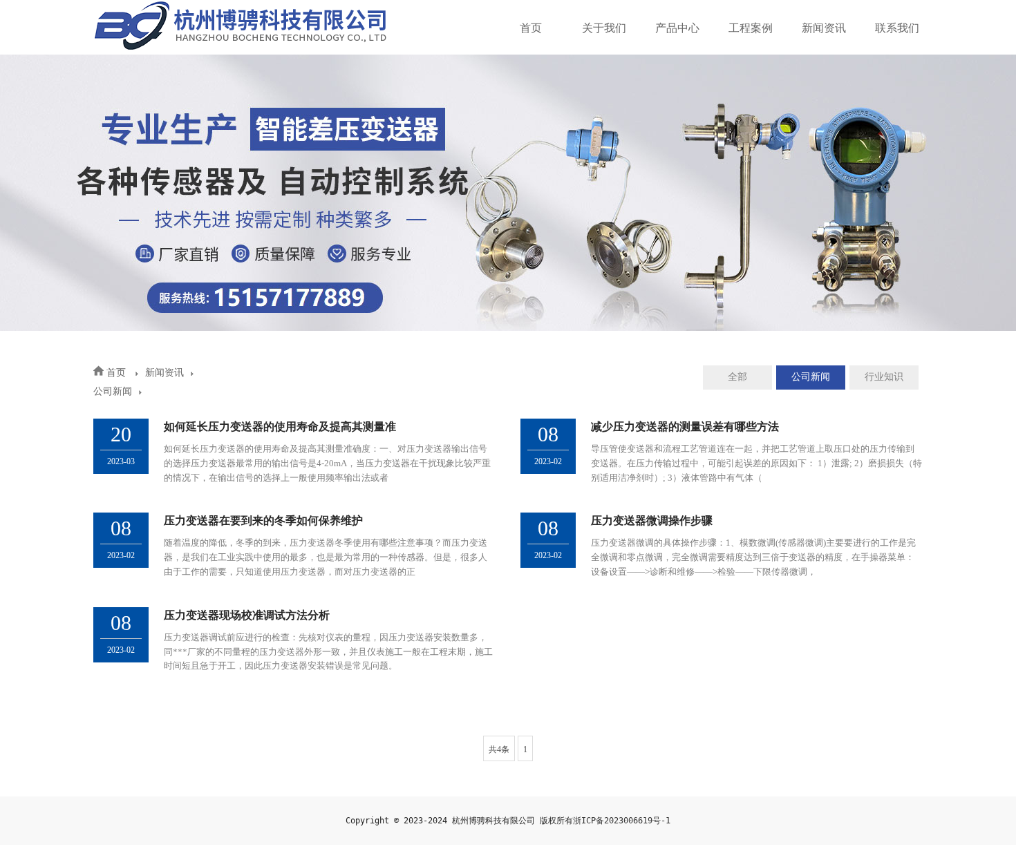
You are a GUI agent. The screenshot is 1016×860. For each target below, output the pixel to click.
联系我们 (897, 28)
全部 (737, 377)
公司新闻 (112, 391)
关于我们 (604, 28)
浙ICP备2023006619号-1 (621, 820)
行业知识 (884, 377)
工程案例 (750, 28)
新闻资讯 (824, 28)
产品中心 (677, 28)
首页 (531, 28)
